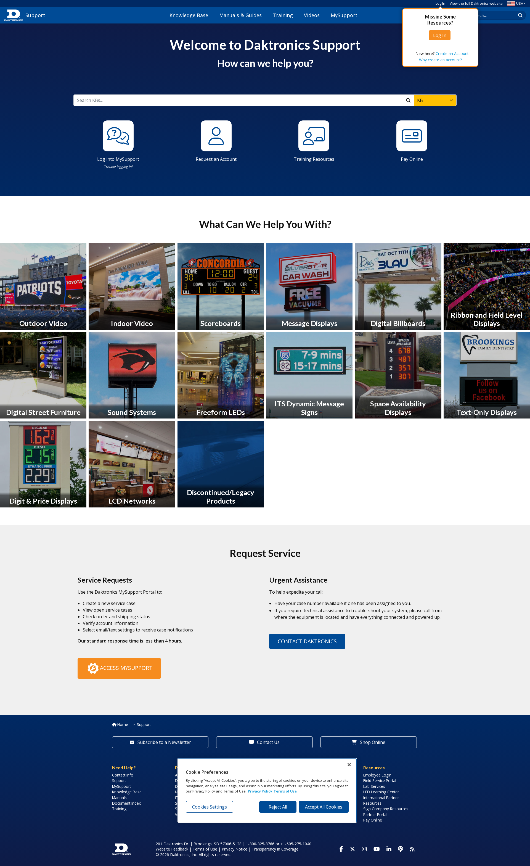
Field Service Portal (379, 780)
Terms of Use (205, 849)
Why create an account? (440, 59)
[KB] (408, 100)
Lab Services (374, 786)
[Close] (349, 765)
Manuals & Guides (240, 15)
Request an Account (216, 159)
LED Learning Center (381, 791)
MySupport (344, 15)
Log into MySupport (118, 159)
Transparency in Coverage (275, 849)
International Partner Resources (381, 800)
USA (519, 3)
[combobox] (435, 100)
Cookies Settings (209, 807)
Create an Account (452, 53)
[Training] (314, 135)
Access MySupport (126, 668)
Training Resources (314, 159)
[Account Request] (216, 135)
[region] (267, 790)
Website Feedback (172, 849)
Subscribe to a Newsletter (163, 742)
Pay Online (412, 159)
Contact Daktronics (307, 641)
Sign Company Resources (385, 808)
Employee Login (377, 775)
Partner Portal (375, 814)
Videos (312, 15)
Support (144, 724)
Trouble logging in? (118, 166)
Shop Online (372, 742)
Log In (440, 3)
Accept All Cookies (323, 807)
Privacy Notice (234, 849)
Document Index (126, 803)
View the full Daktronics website (476, 3)
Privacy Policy (260, 791)
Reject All (278, 807)
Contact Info (122, 775)
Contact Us (268, 742)
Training (283, 15)
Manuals (119, 797)
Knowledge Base (188, 15)
